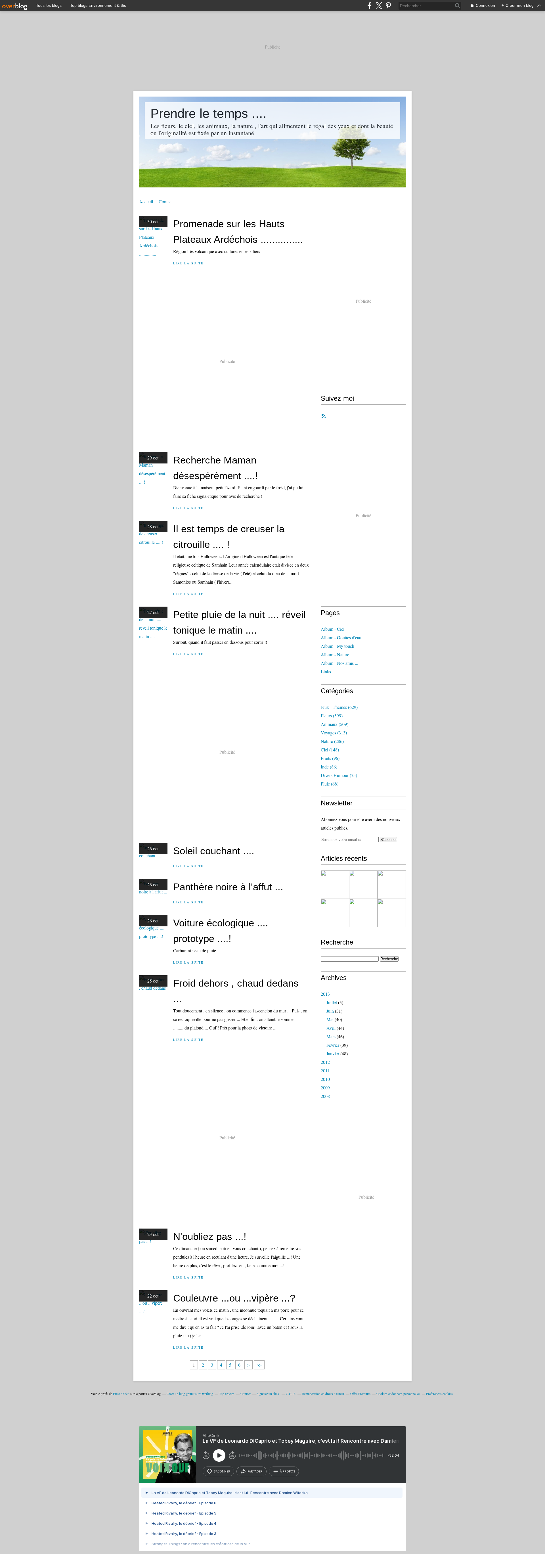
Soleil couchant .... (213, 850)
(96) (330, 758)
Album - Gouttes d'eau (341, 637)
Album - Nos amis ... (339, 663)
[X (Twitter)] (378, 5)
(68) (329, 784)
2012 (325, 1062)
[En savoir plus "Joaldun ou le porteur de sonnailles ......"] (392, 913)
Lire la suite (188, 263)
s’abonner (222, 1471)
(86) (329, 767)
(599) (332, 715)
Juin (330, 1011)
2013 (325, 994)
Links (326, 671)
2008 (325, 1096)
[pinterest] (388, 5)
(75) (339, 775)
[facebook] (369, 5)
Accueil (146, 201)
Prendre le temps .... (208, 113)
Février (332, 1045)
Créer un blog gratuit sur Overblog (190, 1393)
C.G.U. (291, 1393)
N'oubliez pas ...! (209, 1236)
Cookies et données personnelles (398, 1393)
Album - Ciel (332, 629)
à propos (287, 1471)
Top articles (226, 1393)
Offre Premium (360, 1393)
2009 (325, 1088)
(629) (339, 707)
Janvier (332, 1053)
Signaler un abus (268, 1393)
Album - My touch (337, 646)
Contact (166, 201)
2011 (325, 1070)
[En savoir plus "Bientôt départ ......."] (363, 884)
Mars (331, 1036)
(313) (334, 733)
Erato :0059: (121, 1393)
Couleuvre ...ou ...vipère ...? (234, 1298)
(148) (330, 750)
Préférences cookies (439, 1393)
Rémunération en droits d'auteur (323, 1393)
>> (259, 1365)
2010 (325, 1079)
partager (255, 1471)
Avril (331, 1028)
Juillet (331, 1002)
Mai (330, 1019)
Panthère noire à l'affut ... (228, 886)
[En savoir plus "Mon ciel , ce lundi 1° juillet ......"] (335, 913)
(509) (334, 724)
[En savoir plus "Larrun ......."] (392, 884)
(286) (332, 741)
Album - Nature (335, 654)
